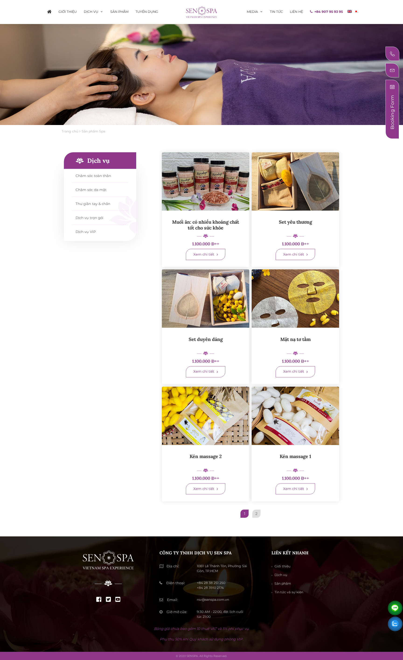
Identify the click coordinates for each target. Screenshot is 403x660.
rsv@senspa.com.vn (213, 599)
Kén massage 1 (295, 456)
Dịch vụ (91, 12)
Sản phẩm (119, 12)
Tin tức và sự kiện (288, 592)
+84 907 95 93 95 (328, 12)
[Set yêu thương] (295, 181)
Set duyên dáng (206, 339)
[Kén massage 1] (295, 416)
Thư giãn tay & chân (93, 203)
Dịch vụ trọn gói (89, 217)
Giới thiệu (68, 12)
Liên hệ (296, 12)
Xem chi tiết (203, 254)
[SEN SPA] (201, 11)
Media (252, 12)
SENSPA (192, 656)
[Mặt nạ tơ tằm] (295, 298)
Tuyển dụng (146, 12)
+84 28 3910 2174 (210, 588)
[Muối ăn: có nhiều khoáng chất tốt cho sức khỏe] (205, 181)
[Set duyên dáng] (205, 298)
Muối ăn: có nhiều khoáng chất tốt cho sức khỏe (205, 225)
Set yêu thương (295, 222)
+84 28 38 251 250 (211, 583)
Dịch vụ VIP (86, 231)
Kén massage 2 (206, 456)
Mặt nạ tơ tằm (295, 339)
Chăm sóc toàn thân (93, 176)
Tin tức (276, 12)
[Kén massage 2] (205, 416)
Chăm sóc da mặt (91, 190)
